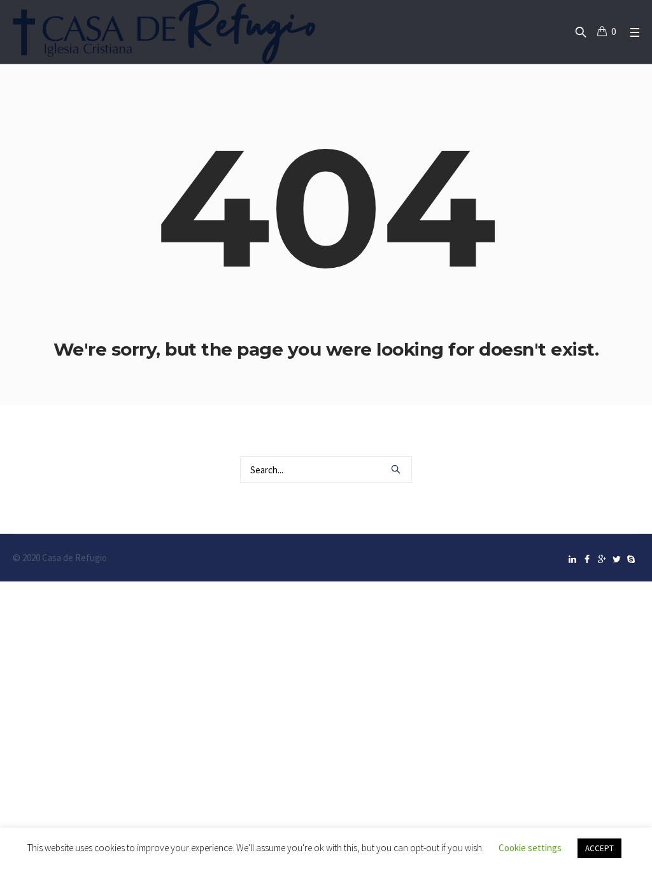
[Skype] (631, 559)
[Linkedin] (572, 559)
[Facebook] (587, 559)
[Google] (601, 559)
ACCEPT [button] (599, 848)
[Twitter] (616, 559)
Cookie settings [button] (530, 848)
